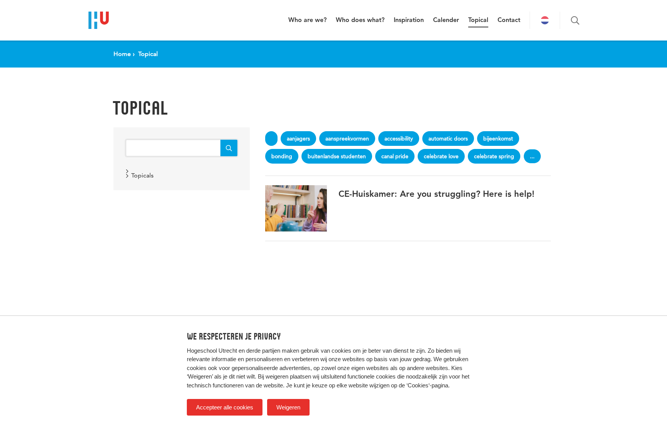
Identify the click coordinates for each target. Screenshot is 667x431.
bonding (281, 156)
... (532, 156)
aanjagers (298, 138)
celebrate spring (494, 156)
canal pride (394, 156)
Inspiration (409, 20)
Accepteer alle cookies (224, 407)
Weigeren (288, 407)
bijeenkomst (498, 138)
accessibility (398, 138)
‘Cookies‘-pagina (427, 385)
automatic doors (448, 138)
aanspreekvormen (347, 138)
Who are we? (307, 20)
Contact (509, 20)
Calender (446, 20)
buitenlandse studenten (337, 156)
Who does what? (360, 20)
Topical (478, 20)
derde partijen (263, 350)
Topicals (142, 175)
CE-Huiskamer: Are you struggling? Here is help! (437, 194)
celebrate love (441, 156)
